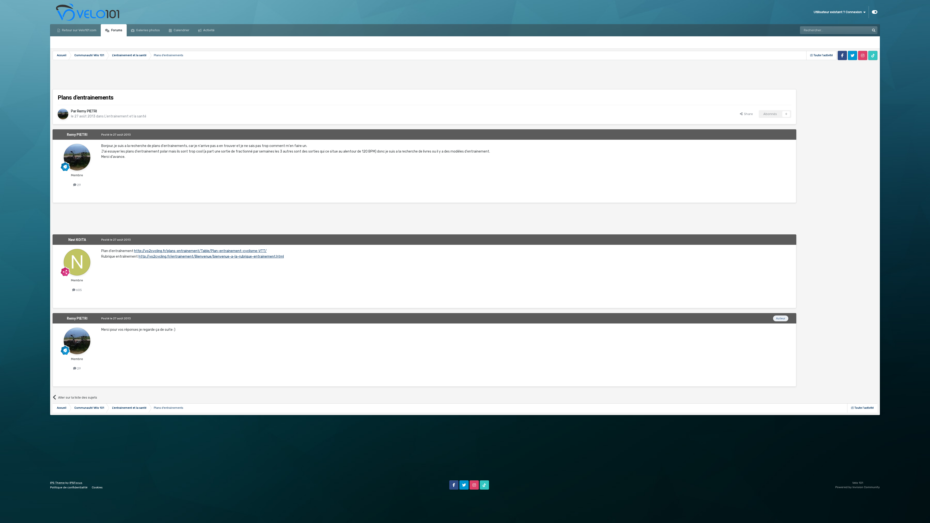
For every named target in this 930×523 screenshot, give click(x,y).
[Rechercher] (873, 30)
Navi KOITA (77, 240)
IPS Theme (57, 483)
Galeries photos (147, 30)
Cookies (97, 487)
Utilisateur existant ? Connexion (838, 12)
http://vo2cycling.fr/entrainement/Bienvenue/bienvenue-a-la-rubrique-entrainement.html (211, 256)
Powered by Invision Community (857, 487)
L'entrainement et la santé (125, 116)
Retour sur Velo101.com (78, 30)
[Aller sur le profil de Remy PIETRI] (63, 114)
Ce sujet (857, 30)
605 (78, 290)
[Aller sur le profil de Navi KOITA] (77, 262)
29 (78, 185)
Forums (116, 30)
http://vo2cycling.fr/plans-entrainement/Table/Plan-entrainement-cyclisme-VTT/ (200, 251)
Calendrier (181, 30)
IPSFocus (76, 483)
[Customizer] (874, 12)
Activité (208, 30)
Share (748, 114)
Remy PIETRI (87, 111)
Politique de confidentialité (68, 487)
